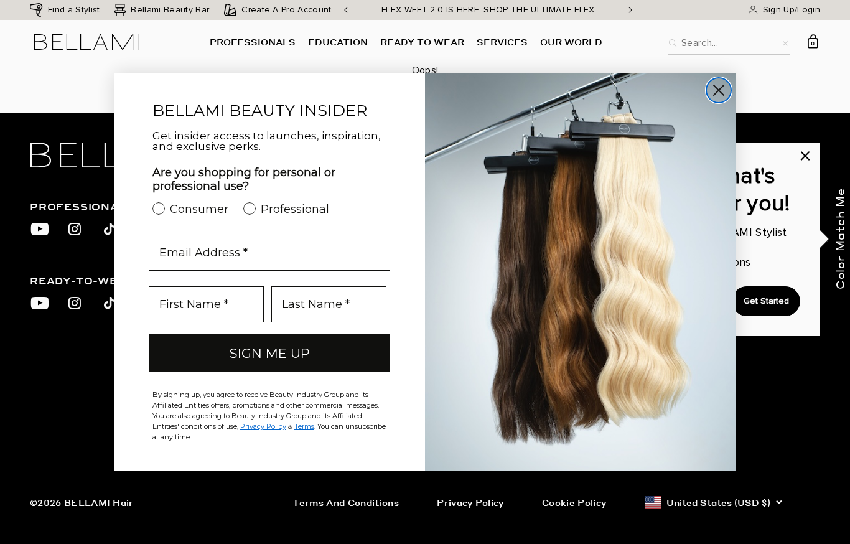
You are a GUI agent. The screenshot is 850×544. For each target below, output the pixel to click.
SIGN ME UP (270, 353)
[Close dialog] (718, 90)
